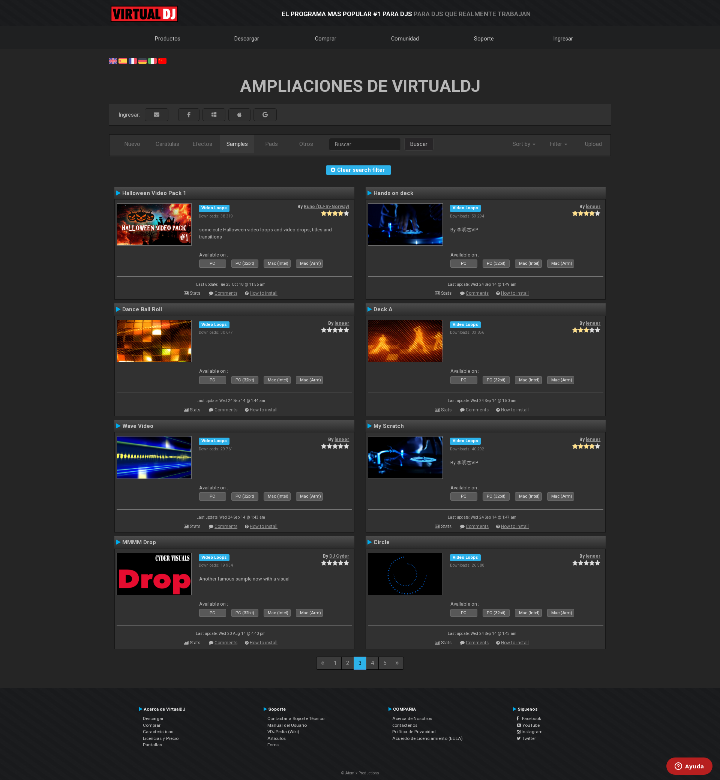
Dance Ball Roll (142, 309)
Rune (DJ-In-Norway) (326, 206)
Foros (273, 744)
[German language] (142, 60)
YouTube (530, 725)
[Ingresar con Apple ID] (239, 115)
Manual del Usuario (287, 725)
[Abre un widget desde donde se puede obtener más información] (689, 767)
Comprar (325, 39)
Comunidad (405, 39)
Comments (225, 293)
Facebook (530, 718)
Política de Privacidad (414, 731)
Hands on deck (393, 193)
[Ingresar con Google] (265, 115)
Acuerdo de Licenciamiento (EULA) (427, 738)
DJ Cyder (339, 556)
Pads (272, 144)
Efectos (202, 144)
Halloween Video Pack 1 (154, 193)
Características (158, 731)
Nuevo (132, 144)
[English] (113, 60)
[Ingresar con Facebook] (189, 115)
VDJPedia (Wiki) (283, 731)
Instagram (531, 731)
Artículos (276, 738)
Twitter (528, 738)
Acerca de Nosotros (412, 718)
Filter (557, 144)
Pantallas (152, 744)
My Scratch (389, 426)
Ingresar (563, 39)
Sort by (522, 144)
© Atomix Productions (360, 773)
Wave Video (137, 426)
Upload (593, 144)
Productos (167, 39)
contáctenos (404, 725)
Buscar (419, 144)
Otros (306, 144)
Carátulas (167, 144)
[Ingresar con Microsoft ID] (213, 115)
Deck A (383, 309)
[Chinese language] (162, 60)
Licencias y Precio (160, 738)
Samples (237, 144)
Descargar (246, 39)
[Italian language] (152, 60)
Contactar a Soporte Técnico (295, 718)
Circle (382, 542)
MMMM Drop (139, 542)
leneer (593, 206)
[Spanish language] (122, 60)
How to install (264, 293)
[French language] (133, 60)
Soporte (484, 39)
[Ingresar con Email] (156, 115)
